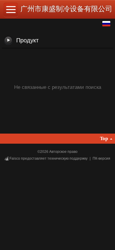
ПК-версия (101, 158)
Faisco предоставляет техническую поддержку (48, 158)
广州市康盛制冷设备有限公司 (66, 9)
